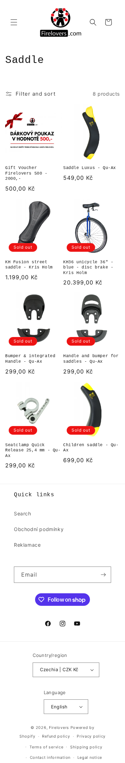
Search (22, 513)
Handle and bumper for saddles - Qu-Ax (91, 359)
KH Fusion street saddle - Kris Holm (29, 265)
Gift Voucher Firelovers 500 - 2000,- (26, 173)
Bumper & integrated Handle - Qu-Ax (30, 359)
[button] (14, 22)
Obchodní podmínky (39, 529)
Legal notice (89, 757)
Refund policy (56, 736)
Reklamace (27, 545)
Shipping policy (86, 747)
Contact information (50, 757)
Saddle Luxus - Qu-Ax (89, 168)
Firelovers (59, 727)
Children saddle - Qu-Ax (91, 448)
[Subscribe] (103, 575)
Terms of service (46, 747)
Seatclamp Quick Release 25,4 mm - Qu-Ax (33, 450)
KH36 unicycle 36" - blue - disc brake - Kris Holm (88, 267)
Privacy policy (91, 736)
